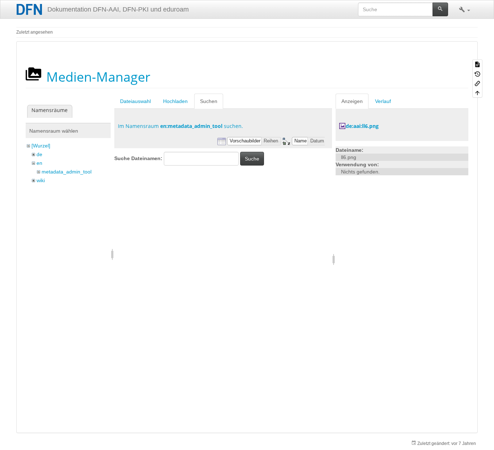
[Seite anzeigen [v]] (477, 64)
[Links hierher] (477, 83)
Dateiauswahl (135, 101)
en (39, 163)
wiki (41, 180)
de (39, 154)
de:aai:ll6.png (362, 126)
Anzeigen (352, 101)
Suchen (208, 101)
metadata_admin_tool (66, 172)
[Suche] (440, 9)
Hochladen (175, 101)
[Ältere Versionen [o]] (477, 73)
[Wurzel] (40, 146)
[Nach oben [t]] (477, 92)
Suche (252, 159)
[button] (464, 9)
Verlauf (383, 101)
